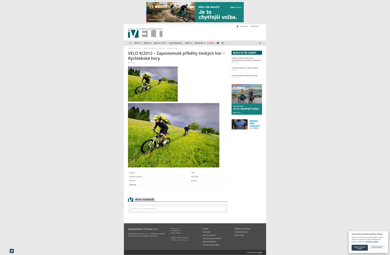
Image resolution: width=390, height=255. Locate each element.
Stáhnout (132, 184)
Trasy (187, 43)
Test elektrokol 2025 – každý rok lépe (245, 68)
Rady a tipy (159, 43)
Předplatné (206, 232)
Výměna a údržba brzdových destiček (244, 75)
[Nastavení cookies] (12, 251)
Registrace (244, 26)
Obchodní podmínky (209, 241)
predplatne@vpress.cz (183, 240)
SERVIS (147, 43)
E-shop (210, 43)
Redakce (206, 228)
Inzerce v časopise (209, 235)
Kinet (260, 252)
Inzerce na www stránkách (212, 238)
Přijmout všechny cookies (359, 247)
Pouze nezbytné (377, 247)
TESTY (137, 43)
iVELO (145, 33)
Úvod (129, 48)
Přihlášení (255, 26)
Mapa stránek (239, 235)
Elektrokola (175, 43)
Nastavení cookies (372, 242)
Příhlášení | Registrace (242, 228)
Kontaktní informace (241, 232)
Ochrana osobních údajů (211, 245)
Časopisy (199, 43)
